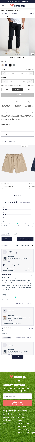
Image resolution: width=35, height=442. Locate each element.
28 (3, 73)
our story (21, 414)
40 (31, 73)
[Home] (17, 5)
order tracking (23, 429)
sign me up (17, 403)
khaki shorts (8, 414)
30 (8, 73)
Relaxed (28, 89)
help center (22, 426)
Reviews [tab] (5, 234)
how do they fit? (5, 124)
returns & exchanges (26, 432)
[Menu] (3, 5)
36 (22, 73)
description (4, 112)
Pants (2, 10)
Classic (17, 89)
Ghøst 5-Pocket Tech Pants (12, 10)
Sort (17, 245)
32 (13, 73)
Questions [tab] (15, 234)
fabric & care (5, 129)
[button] (5, 16)
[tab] (13, 54)
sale (4, 423)
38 (26, 73)
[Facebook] (16, 381)
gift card (21, 417)
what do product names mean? (10, 134)
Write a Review (27, 239)
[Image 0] (14, 37)
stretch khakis (8, 417)
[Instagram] (19, 381)
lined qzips (7, 420)
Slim (7, 89)
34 (17, 73)
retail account (23, 423)
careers (21, 420)
